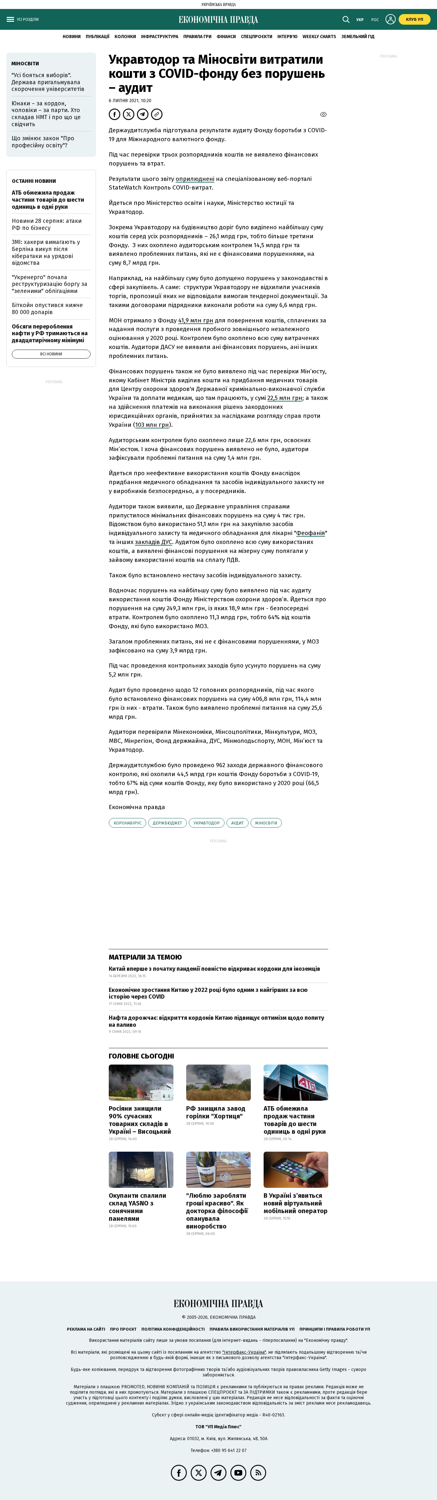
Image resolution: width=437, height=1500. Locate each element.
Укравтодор (207, 823)
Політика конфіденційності (173, 1329)
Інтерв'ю (287, 36)
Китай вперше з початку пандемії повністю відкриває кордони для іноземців (214, 968)
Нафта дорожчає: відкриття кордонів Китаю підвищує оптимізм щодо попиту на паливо (216, 1021)
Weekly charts (319, 36)
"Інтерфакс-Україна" (244, 1352)
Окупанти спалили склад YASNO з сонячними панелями (137, 1207)
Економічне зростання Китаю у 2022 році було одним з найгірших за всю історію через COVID (208, 993)
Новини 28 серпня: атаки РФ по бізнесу (47, 224)
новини (72, 36)
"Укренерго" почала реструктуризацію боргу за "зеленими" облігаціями (49, 284)
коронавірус (127, 823)
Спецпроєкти (256, 36)
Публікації (97, 36)
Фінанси (226, 36)
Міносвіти (266, 823)
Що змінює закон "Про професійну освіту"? (43, 142)
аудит (237, 823)
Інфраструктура (159, 36)
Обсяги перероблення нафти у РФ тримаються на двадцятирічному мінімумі (50, 333)
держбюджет (167, 823)
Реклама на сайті (86, 1329)
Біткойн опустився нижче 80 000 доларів (47, 309)
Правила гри (197, 36)
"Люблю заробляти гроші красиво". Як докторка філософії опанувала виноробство (217, 1211)
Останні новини (34, 181)
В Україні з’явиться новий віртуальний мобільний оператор (296, 1203)
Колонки (125, 36)
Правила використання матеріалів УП (252, 1329)
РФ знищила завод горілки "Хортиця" (215, 1112)
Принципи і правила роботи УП (334, 1329)
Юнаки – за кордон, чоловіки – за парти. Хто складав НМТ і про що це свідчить (46, 114)
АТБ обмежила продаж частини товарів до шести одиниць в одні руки (295, 1120)
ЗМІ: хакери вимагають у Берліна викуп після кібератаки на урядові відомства (46, 252)
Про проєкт (123, 1329)
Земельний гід (358, 36)
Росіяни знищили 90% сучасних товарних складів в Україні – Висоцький (140, 1120)
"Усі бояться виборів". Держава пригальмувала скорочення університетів (48, 82)
